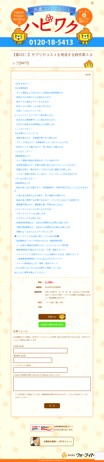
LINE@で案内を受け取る (52, 324)
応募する (52, 317)
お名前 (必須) (18, 346)
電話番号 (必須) (19, 356)
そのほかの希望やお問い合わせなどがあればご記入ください (37, 375)
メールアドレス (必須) (22, 365)
